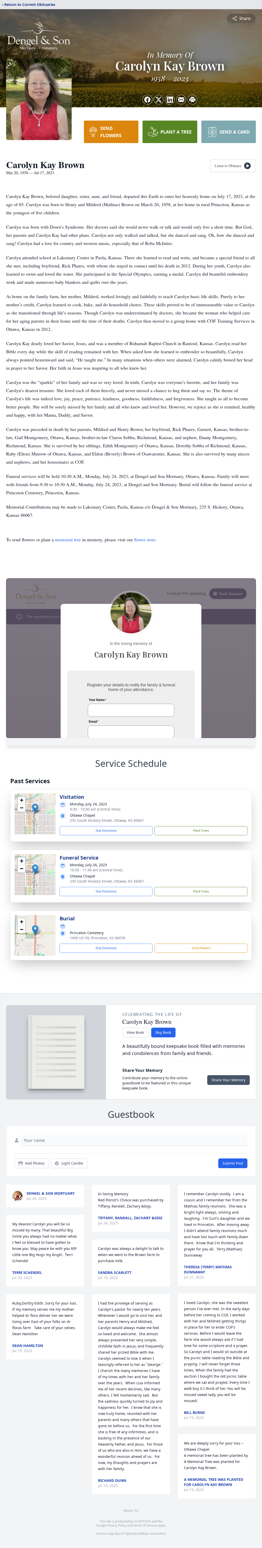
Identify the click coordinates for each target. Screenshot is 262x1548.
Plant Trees (201, 830)
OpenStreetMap (136, 1533)
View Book (135, 1032)
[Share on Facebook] (147, 99)
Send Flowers (201, 948)
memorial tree (68, 539)
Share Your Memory (228, 1079)
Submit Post (233, 1163)
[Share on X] (158, 99)
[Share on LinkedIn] (169, 99)
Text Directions (106, 830)
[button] (35, 808)
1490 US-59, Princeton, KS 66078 (97, 937)
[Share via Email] (181, 99)
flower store (145, 539)
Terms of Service (145, 1525)
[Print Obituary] (192, 99)
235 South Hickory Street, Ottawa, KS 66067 (107, 820)
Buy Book (163, 1032)
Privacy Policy (116, 1525)
